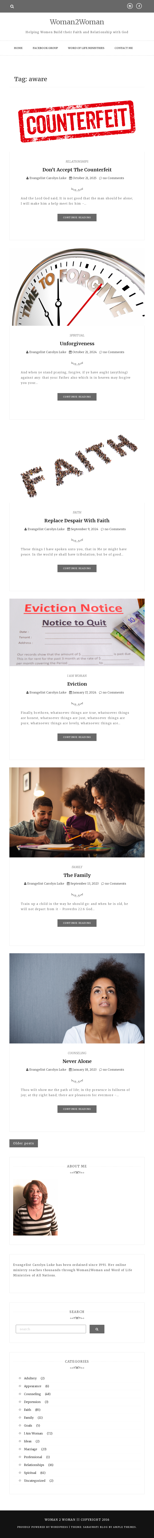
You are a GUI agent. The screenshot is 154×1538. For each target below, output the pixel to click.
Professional (33, 1457)
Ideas (28, 1441)
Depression (32, 1402)
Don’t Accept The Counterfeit (77, 170)
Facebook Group (45, 48)
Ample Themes (124, 1527)
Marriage (30, 1449)
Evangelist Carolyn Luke (47, 178)
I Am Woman (77, 676)
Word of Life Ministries (86, 48)
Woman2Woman (77, 22)
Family (77, 867)
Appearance (32, 1386)
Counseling (77, 1053)
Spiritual (77, 335)
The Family (77, 875)
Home (18, 48)
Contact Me (124, 48)
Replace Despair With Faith (77, 521)
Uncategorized (34, 1480)
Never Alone (77, 1061)
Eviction (77, 684)
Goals (28, 1425)
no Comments (113, 178)
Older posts (23, 1143)
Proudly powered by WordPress (43, 1527)
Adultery (30, 1378)
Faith (77, 512)
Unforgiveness (77, 344)
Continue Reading (77, 217)
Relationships (77, 161)
